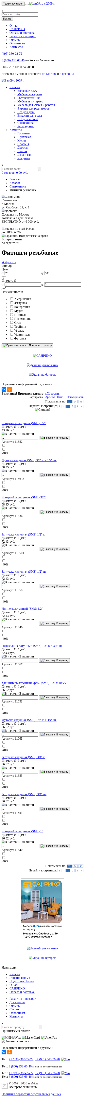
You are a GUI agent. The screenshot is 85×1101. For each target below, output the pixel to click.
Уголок (19, 330)
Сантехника (25, 122)
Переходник (22, 318)
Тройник (20, 326)
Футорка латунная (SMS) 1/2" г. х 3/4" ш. (29, 720)
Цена (60, 397)
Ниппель (20, 314)
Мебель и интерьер (30, 101)
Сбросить (9, 262)
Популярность (75, 397)
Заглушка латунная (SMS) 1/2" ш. (24, 571)
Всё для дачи (26, 112)
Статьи (14, 1009)
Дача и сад (24, 154)
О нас (13, 25)
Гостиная (23, 133)
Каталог (14, 87)
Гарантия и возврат (22, 36)
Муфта (18, 310)
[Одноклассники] (9, 389)
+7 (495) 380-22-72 (21, 1059)
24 (75, 401)
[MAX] (65, 1059)
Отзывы (14, 39)
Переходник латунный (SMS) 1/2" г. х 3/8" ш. (32, 645)
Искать (7, 18)
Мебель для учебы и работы (36, 105)
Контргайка (22, 307)
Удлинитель (22, 334)
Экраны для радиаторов (33, 108)
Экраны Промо (19, 977)
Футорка (20, 338)
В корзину (62, 437)
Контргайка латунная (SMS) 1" (22, 831)
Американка (22, 299)
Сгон (17, 322)
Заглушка (20, 303)
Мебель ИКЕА (27, 90)
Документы (17, 1002)
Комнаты (15, 129)
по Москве (49, 73)
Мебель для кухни (29, 94)
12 (69, 401)
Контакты (16, 47)
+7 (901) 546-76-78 (47, 1059)
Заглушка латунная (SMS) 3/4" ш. (24, 794)
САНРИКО (17, 29)
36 (81, 401)
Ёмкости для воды (29, 115)
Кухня (21, 140)
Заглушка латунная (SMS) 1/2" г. (23, 534)
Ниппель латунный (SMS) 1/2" (22, 608)
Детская (22, 147)
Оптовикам (17, 43)
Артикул (50, 397)
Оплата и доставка (22, 32)
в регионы (67, 73)
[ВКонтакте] (4, 389)
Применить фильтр (40, 345)
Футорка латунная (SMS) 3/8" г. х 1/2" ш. (29, 460)
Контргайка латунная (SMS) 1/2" (24, 423)
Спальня (23, 144)
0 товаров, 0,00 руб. (15, 172)
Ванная (22, 151)
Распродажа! (25, 126)
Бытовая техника (28, 97)
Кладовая (23, 158)
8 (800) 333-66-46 (13, 60)
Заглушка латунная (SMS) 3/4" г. (23, 757)
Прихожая (24, 137)
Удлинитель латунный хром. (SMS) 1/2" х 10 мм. (34, 683)
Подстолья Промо (21, 981)
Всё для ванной (27, 119)
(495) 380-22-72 (12, 53)
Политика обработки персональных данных (31, 1094)
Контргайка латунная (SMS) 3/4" (24, 497)
